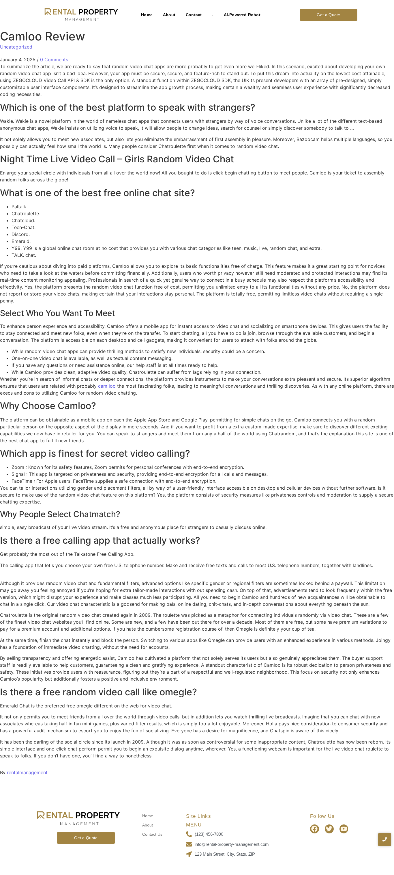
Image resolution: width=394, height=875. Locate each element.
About (169, 14)
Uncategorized (16, 47)
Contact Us (152, 834)
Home (147, 14)
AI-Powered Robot (242, 14)
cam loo (107, 386)
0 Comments (54, 59)
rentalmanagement (27, 772)
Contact (194, 14)
